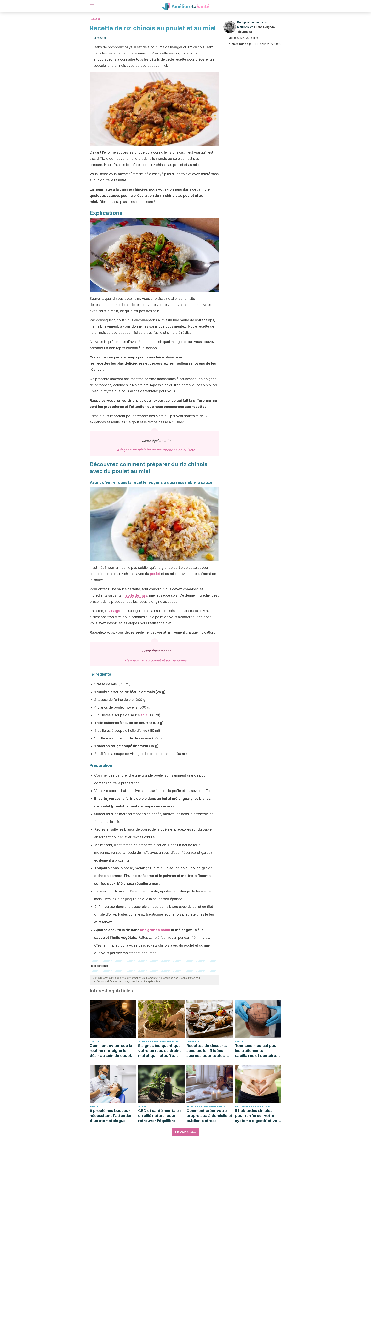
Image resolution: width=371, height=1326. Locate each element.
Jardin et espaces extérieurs (158, 1041)
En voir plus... (185, 1132)
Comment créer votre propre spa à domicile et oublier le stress (209, 1115)
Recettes (95, 18)
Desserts (192, 1041)
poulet (155, 574)
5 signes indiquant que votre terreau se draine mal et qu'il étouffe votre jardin (160, 1050)
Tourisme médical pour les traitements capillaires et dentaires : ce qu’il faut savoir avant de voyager (257, 1050)
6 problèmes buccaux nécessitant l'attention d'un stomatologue (111, 1115)
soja (144, 715)
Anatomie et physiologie (252, 1106)
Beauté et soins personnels (205, 1106)
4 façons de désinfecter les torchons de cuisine (156, 450)
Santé (239, 1041)
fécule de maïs (135, 595)
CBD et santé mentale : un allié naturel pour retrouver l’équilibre (159, 1115)
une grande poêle (155, 930)
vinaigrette (117, 611)
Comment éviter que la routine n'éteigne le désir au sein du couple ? (111, 1050)
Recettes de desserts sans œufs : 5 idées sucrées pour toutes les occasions (208, 1050)
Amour (94, 1041)
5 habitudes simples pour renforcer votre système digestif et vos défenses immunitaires (257, 1115)
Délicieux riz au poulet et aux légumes (156, 660)
